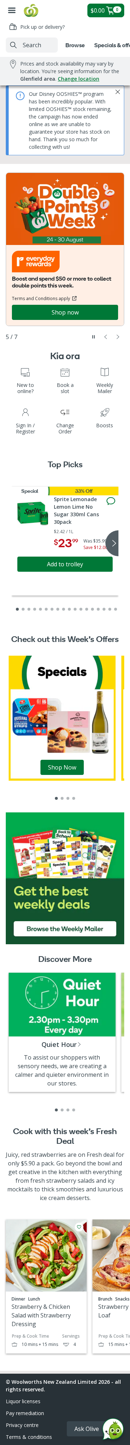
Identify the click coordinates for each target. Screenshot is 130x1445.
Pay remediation (25, 1413)
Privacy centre (22, 1425)
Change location (78, 78)
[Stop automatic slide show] (93, 337)
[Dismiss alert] (118, 92)
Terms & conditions (29, 1436)
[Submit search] (13, 45)
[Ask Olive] (113, 1431)
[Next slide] (118, 337)
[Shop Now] (62, 718)
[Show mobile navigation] (12, 10)
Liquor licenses (23, 1401)
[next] (111, 543)
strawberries (48, 1155)
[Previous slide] (105, 337)
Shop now (65, 312)
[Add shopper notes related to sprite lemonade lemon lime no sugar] (110, 501)
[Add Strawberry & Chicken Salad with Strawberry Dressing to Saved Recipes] (79, 1227)
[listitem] (56, 798)
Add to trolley (65, 564)
